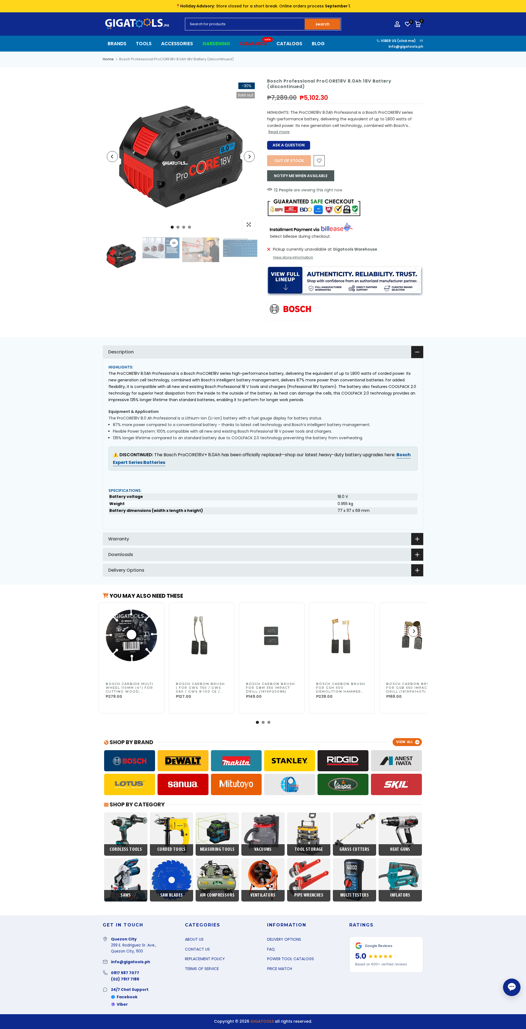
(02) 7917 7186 (125, 979)
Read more (279, 131)
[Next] (249, 156)
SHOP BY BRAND (130, 742)
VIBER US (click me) (398, 40)
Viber (122, 1004)
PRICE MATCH (279, 968)
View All (404, 741)
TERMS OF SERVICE (202, 968)
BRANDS (117, 43)
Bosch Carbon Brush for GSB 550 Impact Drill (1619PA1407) (410, 687)
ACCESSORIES (177, 43)
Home (108, 59)
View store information (293, 257)
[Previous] (112, 156)
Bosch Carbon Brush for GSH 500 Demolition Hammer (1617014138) (340, 689)
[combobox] (245, 24)
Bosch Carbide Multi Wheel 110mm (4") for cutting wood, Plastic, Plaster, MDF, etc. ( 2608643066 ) (131, 691)
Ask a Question (289, 145)
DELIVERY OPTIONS (284, 939)
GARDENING (216, 43)
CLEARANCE (255, 43)
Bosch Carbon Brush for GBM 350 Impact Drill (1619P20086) (270, 687)
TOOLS (143, 43)
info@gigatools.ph (405, 46)
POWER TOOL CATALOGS (290, 959)
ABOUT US (194, 939)
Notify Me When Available (300, 175)
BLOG (318, 43)
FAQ (271, 949)
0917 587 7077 (125, 973)
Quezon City (124, 939)
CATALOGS (289, 43)
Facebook (127, 997)
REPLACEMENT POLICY (205, 959)
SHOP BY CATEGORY (136, 804)
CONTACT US (197, 949)
